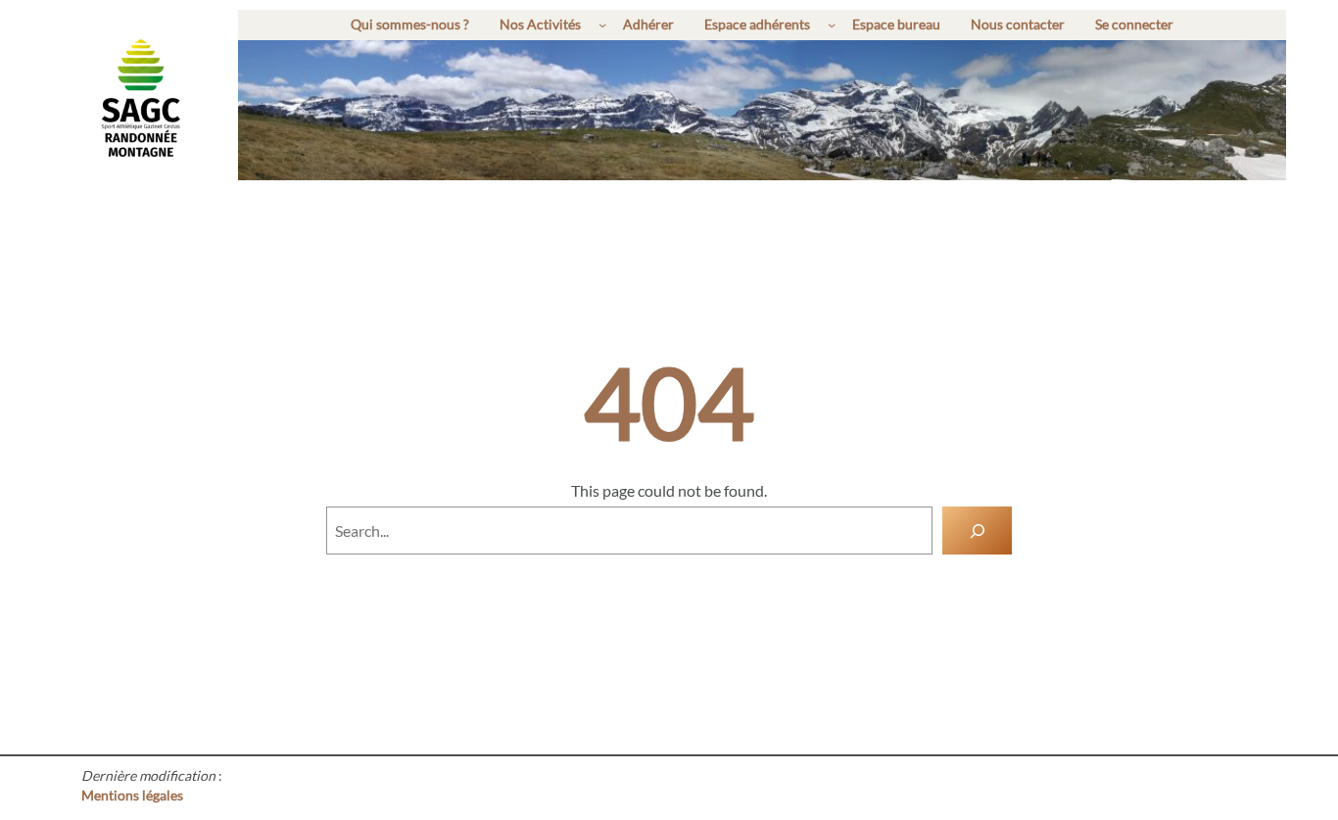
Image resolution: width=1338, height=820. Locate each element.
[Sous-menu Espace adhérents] (832, 24)
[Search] (977, 530)
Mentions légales (132, 795)
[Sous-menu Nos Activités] (602, 24)
